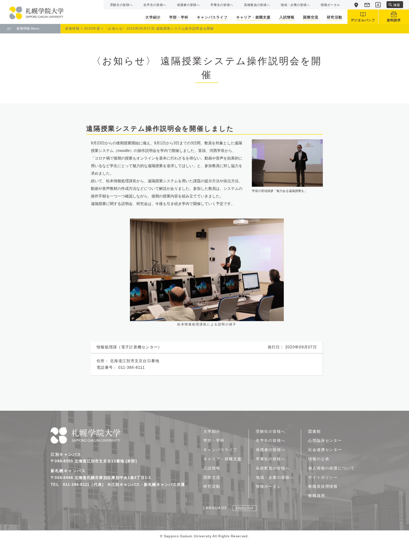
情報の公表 (318, 459)
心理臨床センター (325, 440)
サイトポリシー (323, 477)
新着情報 (72, 28)
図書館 (314, 431)
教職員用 (316, 496)
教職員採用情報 (323, 486)
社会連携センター (325, 450)
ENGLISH (244, 508)
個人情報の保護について (331, 468)
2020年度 (92, 28)
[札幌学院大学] (36, 12)
